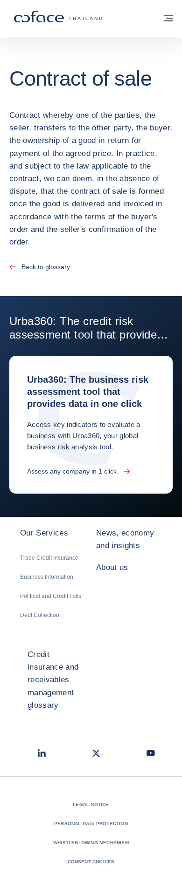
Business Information (46, 577)
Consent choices (91, 861)
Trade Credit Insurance (49, 558)
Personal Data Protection (91, 823)
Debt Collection (39, 615)
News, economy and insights (125, 539)
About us (112, 567)
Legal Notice (91, 804)
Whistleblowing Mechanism (91, 842)
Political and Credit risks (50, 596)
